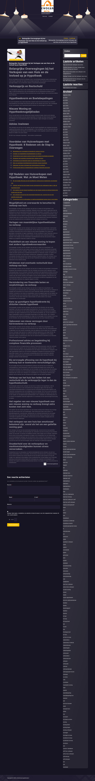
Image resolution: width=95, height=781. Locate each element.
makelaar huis (66, 473)
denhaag (65, 279)
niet (64, 515)
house (64, 348)
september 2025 (67, 124)
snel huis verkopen (68, 584)
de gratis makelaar (68, 277)
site (64, 579)
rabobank (65, 563)
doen (64, 287)
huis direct (66, 353)
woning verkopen (67, 730)
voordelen (65, 682)
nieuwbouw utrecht (68, 523)
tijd (64, 624)
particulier (65, 555)
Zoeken (67, 51)
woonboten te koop (68, 740)
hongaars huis (66, 346)
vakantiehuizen (67, 645)
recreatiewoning (67, 565)
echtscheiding (66, 298)
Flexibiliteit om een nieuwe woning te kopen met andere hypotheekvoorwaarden (33, 156)
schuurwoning (66, 573)
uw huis (65, 634)
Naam (11, 497)
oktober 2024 (66, 153)
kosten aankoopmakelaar (69, 449)
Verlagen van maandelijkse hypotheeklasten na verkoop (27, 153)
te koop (65, 618)
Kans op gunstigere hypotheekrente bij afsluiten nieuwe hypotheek (30, 163)
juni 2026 (65, 100)
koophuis (65, 430)
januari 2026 (66, 113)
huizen (64, 391)
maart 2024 (66, 171)
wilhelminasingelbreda (52, 463)
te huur (65, 616)
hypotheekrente (67, 409)
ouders (65, 547)
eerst (64, 303)
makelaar (65, 470)
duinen (64, 295)
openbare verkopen (68, 542)
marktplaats (66, 489)
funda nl (65, 319)
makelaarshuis (66, 486)
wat (64, 701)
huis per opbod (67, 367)
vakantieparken (67, 650)
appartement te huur (68, 245)
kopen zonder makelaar (69, 441)
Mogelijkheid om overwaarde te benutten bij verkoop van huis (28, 151)
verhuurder (66, 663)
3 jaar (64, 208)
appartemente (66, 250)
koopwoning (66, 433)
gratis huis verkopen (68, 322)
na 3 (64, 510)
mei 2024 (65, 166)
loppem (65, 465)
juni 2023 (65, 195)
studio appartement (68, 597)
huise (64, 380)
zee (64, 746)
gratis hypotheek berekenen (70, 324)
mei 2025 (65, 134)
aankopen (65, 216)
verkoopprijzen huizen (68, 671)
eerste (64, 306)
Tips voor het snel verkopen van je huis (73, 64)
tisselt (64, 626)
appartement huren (68, 240)
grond (64, 327)
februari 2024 (66, 174)
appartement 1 (66, 234)
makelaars (65, 483)
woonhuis (65, 743)
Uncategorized (66, 632)
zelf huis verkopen (68, 751)
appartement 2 (66, 237)
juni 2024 (65, 164)
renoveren (65, 571)
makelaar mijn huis (67, 475)
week (64, 706)
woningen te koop (67, 735)
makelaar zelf (66, 478)
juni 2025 (65, 132)
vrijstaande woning (68, 685)
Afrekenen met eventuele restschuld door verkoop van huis (28, 158)
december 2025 (67, 116)
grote (64, 332)
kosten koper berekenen (69, 454)
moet (64, 507)
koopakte (65, 428)
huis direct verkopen (68, 356)
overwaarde (66, 549)
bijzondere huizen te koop (69, 269)
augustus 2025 (67, 126)
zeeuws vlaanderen (68, 748)
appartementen (67, 253)
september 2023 (67, 187)
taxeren (65, 613)
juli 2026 (65, 97)
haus (64, 335)
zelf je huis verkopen (68, 753)
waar (64, 687)
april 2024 (65, 169)
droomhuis (65, 293)
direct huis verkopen (68, 282)
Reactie (9, 484)
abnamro (65, 224)
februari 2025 (66, 142)
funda (64, 316)
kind (64, 414)
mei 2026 (65, 103)
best (64, 261)
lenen (64, 459)
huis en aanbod (67, 359)
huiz (64, 388)
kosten (65, 446)
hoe (64, 343)
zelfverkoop (66, 756)
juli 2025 (65, 129)
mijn (64, 491)
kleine (64, 422)
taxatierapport (66, 608)
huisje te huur (66, 385)
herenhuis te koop (67, 340)
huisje (64, 383)
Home (66, 38)
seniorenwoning (67, 576)
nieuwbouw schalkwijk (68, 520)
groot (64, 330)
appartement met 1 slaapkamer (71, 242)
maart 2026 (66, 108)
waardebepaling (67, 693)
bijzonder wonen (67, 266)
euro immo (65, 314)
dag (64, 274)
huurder (65, 396)
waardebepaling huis (68, 695)
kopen (64, 438)
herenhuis (65, 338)
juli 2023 (65, 193)
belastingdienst (67, 258)
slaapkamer (66, 581)
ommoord (65, 536)
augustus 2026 (67, 95)
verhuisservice (67, 658)
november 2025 (67, 119)
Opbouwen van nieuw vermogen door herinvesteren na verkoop (29, 165)
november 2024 (67, 150)
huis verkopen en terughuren (70, 377)
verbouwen (66, 653)
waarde (65, 690)
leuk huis (65, 462)
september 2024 (67, 156)
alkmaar (65, 229)
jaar (64, 412)
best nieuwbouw (67, 263)
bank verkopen (66, 255)
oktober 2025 (66, 121)
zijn (64, 764)
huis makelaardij (67, 364)
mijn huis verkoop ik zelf (69, 499)
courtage (65, 271)
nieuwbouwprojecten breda (70, 526)
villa (64, 679)
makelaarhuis (66, 481)
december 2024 (67, 148)
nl (63, 528)
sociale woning (67, 589)
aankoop (65, 210)
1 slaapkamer (66, 202)
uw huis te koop (67, 637)
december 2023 (67, 179)
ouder (64, 544)
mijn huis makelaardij (68, 494)
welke (64, 711)
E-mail (37, 497)
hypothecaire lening (68, 404)
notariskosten (66, 531)
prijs (64, 557)
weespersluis (66, 708)
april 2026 (65, 105)
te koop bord (66, 621)
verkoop (72, 38)
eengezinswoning (67, 300)
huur (64, 393)
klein (64, 420)
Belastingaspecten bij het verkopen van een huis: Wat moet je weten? (74, 79)
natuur (64, 512)
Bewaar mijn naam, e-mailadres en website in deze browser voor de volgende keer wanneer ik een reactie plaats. (33, 514)
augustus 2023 (67, 190)
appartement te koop (68, 248)
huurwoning (66, 398)
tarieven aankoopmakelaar (69, 600)
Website (9, 504)
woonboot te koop (67, 738)
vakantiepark (66, 648)
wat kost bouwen (67, 703)
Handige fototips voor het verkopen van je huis (75, 76)
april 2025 (65, 137)
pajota (64, 552)
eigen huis (65, 311)
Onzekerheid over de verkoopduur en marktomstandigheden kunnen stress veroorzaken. (35, 199)
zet (64, 761)
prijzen (65, 560)
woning (20, 59)
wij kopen (65, 716)
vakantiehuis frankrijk (68, 642)
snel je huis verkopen (68, 587)
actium (64, 226)
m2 (64, 467)
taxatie (65, 605)
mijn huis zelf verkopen (69, 502)
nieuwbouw (66, 518)
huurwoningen (66, 401)
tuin (64, 629)
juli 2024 (65, 161)
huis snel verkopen (68, 369)
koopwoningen (66, 436)
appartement (66, 232)
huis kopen (66, 361)
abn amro (65, 221)
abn (64, 218)
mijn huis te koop (67, 496)
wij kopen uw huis (67, 719)
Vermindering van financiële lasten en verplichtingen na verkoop (29, 160)
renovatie (65, 568)
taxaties (65, 610)
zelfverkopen (66, 759)
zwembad (65, 767)
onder (64, 539)
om (64, 534)
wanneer (65, 698)
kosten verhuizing (67, 457)
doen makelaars (67, 290)
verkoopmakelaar (67, 669)
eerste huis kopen (67, 308)
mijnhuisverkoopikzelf (68, 504)
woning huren (66, 724)
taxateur (65, 602)
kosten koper (66, 451)
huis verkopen (66, 375)
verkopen (16, 59)
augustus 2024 (67, 158)
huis (64, 351)
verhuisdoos (66, 655)
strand (64, 592)
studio (64, 595)
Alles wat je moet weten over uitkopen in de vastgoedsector (74, 72)
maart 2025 (66, 140)
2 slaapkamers (67, 205)
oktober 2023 (66, 185)
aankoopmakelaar (67, 213)
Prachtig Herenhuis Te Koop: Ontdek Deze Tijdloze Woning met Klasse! (73, 68)
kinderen (65, 417)
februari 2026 (66, 111)
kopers (65, 443)
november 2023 (67, 182)
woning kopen (66, 727)
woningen (65, 732)
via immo (65, 677)
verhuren (65, 661)
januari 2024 (66, 177)
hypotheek (65, 406)
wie (64, 714)
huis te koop (66, 372)
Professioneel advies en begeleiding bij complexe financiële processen (31, 167)
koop (64, 425)
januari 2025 (66, 145)
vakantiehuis (66, 640)
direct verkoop (66, 285)
